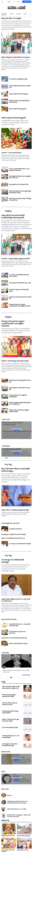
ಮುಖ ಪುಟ (3, 13)
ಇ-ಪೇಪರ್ (11, 13)
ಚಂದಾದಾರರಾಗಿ (26, 1)
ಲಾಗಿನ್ (18, 1)
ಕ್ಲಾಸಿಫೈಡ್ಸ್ (18, 13)
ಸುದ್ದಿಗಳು (25, 13)
